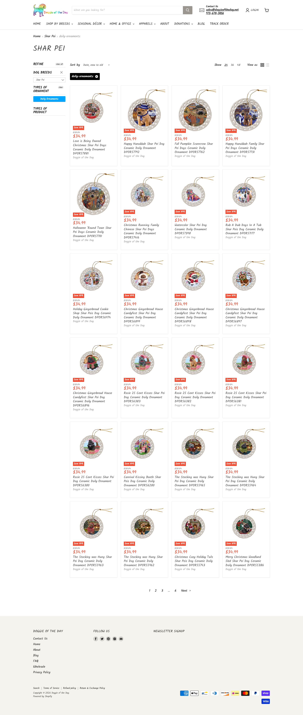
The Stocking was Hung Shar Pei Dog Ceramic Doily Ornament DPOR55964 (244, 481)
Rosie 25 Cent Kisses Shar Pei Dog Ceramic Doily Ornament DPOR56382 (195, 397)
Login (255, 10)
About (164, 24)
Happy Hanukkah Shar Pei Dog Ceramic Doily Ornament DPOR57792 (144, 148)
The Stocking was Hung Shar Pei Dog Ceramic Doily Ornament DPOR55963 (92, 561)
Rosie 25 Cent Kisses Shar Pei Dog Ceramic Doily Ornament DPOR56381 (245, 397)
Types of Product (40, 110)
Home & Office (121, 24)
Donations (182, 24)
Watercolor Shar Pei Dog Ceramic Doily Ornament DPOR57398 (191, 229)
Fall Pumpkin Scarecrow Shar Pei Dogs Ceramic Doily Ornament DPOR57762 (194, 148)
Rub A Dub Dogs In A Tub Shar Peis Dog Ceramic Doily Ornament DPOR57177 (244, 229)
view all (59, 64)
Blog (201, 24)
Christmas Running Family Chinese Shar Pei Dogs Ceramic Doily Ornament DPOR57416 (141, 231)
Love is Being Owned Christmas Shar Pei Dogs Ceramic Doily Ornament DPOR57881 (89, 147)
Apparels (146, 24)
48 (238, 65)
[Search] (187, 10)
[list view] (267, 65)
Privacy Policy (41, 672)
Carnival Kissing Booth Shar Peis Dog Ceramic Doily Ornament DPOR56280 (142, 481)
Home (37, 24)
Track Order (219, 24)
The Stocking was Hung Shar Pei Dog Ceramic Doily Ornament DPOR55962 (143, 561)
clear (62, 72)
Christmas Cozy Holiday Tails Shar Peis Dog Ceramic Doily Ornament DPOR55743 (194, 561)
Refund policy (69, 688)
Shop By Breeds (58, 24)
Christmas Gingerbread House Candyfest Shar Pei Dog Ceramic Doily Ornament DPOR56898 (194, 315)
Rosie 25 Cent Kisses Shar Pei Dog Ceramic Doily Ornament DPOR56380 (93, 481)
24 (226, 65)
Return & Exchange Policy (92, 688)
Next (184, 590)
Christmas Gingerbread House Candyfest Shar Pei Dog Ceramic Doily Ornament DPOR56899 (143, 315)
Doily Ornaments (49, 99)
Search (36, 688)
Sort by (75, 65)
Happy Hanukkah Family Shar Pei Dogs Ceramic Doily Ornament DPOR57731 (244, 148)
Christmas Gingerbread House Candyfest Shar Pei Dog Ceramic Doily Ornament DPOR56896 (92, 399)
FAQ (35, 661)
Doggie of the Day (83, 157)
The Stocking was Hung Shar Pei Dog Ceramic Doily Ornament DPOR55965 (194, 481)
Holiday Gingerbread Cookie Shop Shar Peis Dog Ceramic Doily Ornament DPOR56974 (92, 313)
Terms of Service (51, 688)
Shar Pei (49, 36)
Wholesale (39, 666)
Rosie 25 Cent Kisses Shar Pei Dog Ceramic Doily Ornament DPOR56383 (144, 397)
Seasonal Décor (90, 24)
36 (232, 65)
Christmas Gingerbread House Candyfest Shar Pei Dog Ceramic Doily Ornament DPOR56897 (245, 315)
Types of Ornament (41, 89)
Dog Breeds (42, 72)
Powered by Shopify (42, 696)
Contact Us (40, 638)
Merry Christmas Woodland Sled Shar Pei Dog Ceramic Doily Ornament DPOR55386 (244, 561)
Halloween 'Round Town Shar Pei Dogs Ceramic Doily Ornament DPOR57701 (92, 232)
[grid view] (262, 65)
